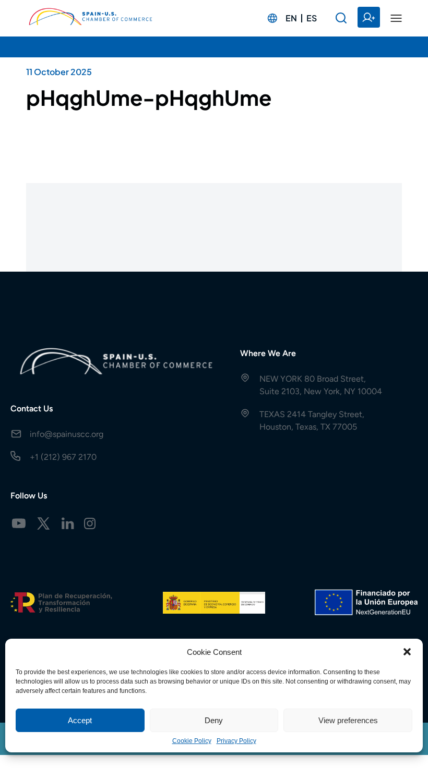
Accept (80, 720)
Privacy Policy (236, 741)
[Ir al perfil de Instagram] (90, 523)
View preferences (348, 720)
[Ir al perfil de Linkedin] (68, 523)
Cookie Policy (191, 741)
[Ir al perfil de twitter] (43, 523)
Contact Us (31, 408)
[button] (407, 652)
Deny (214, 720)
